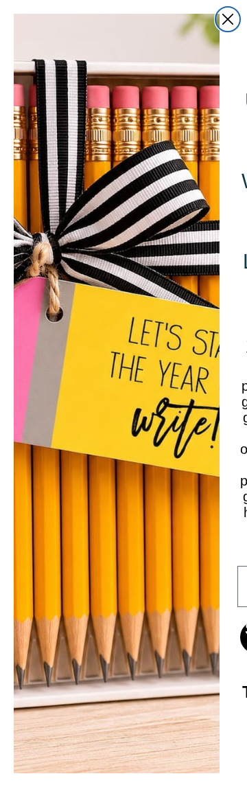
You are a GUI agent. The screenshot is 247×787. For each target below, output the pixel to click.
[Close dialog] (227, 19)
